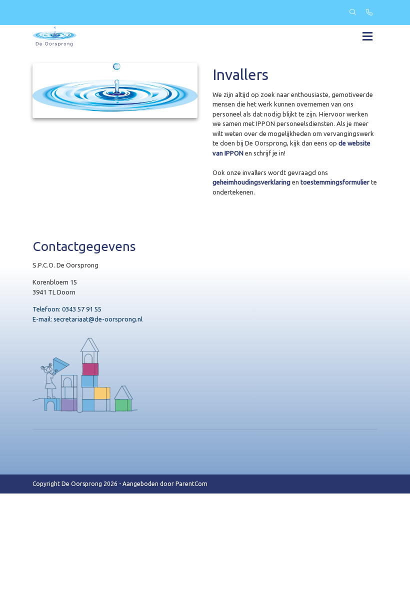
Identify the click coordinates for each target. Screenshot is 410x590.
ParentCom (192, 483)
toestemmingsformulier (335, 182)
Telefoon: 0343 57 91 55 (67, 309)
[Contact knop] (369, 13)
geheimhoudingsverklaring (251, 182)
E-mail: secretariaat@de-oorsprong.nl (87, 319)
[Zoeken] (353, 13)
